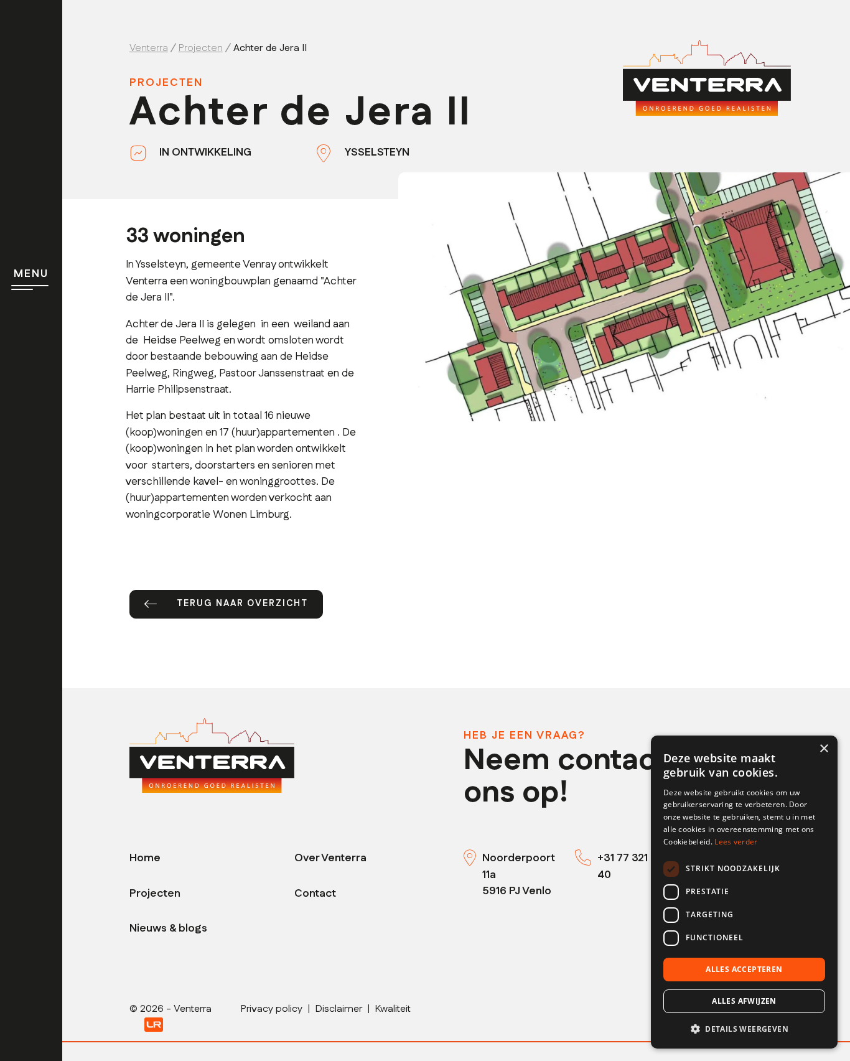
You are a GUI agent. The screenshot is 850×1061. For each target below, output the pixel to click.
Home (145, 858)
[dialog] (744, 892)
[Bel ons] (586, 858)
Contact (315, 893)
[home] (707, 77)
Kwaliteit (393, 1009)
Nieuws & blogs (168, 928)
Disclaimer (338, 1009)
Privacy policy (271, 1009)
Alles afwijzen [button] (744, 1001)
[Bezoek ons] (473, 858)
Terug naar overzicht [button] (242, 603)
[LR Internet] (153, 1024)
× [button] (823, 749)
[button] (744, 1028)
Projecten (154, 893)
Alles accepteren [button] (744, 969)
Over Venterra (330, 858)
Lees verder (735, 841)
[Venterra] (211, 755)
